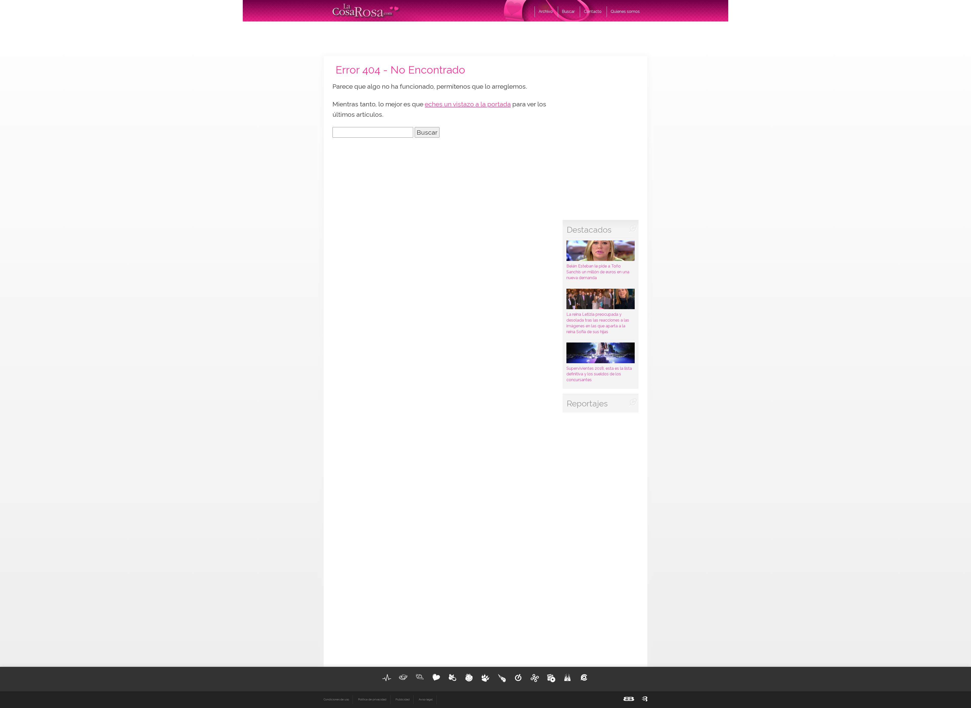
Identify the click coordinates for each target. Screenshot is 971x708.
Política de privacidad (372, 699)
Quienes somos (625, 11)
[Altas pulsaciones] (387, 677)
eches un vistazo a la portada (468, 104)
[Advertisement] (485, 38)
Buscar (568, 11)
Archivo (546, 11)
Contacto (593, 11)
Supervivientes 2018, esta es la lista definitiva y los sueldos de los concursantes (599, 374)
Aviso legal (426, 699)
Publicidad (402, 699)
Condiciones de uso (336, 699)
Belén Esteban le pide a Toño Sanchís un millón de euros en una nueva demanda (597, 272)
